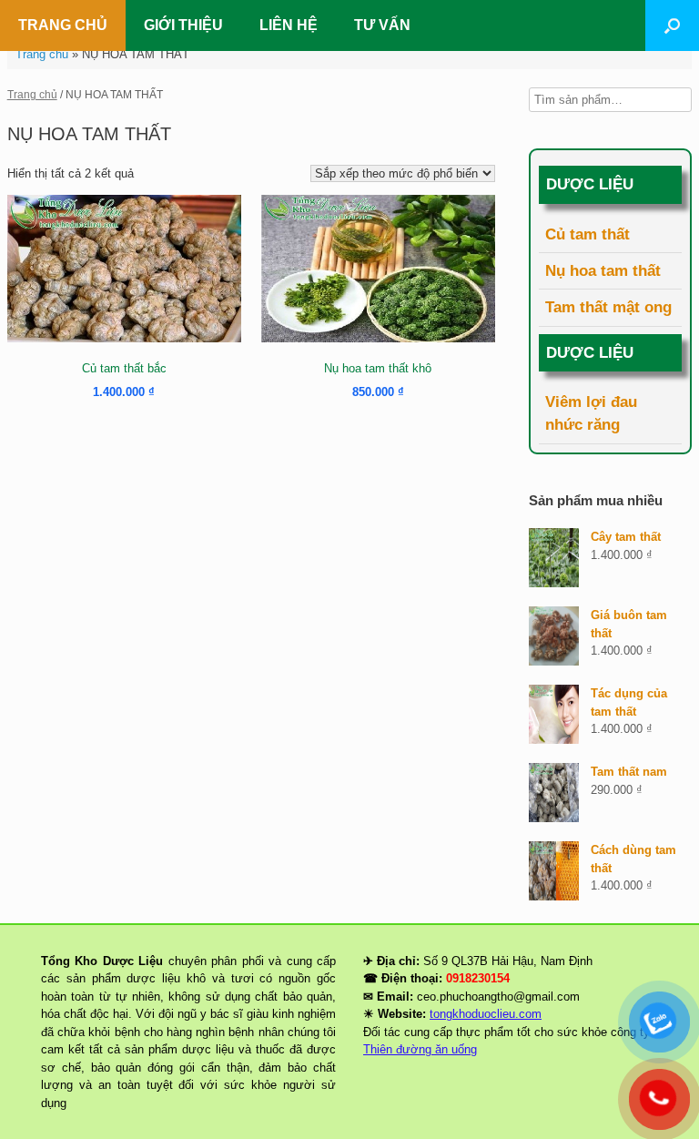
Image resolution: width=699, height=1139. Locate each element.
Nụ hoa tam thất (603, 271)
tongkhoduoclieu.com (486, 1014)
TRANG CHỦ (62, 25)
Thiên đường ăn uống (420, 1049)
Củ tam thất (587, 234)
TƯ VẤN (382, 25)
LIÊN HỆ (288, 25)
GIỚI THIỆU (183, 25)
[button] (672, 25)
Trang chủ (41, 54)
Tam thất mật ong (608, 307)
